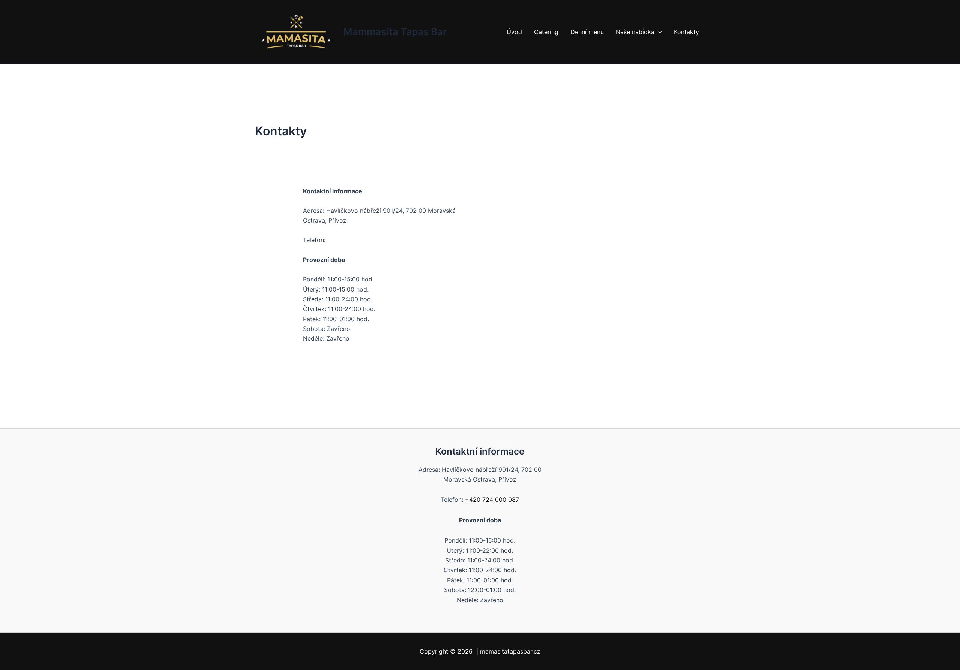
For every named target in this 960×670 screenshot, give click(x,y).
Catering (546, 32)
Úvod (514, 32)
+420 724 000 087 (492, 499)
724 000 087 (345, 240)
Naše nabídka (635, 32)
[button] (658, 32)
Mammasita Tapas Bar (395, 31)
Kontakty (686, 32)
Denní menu (587, 32)
